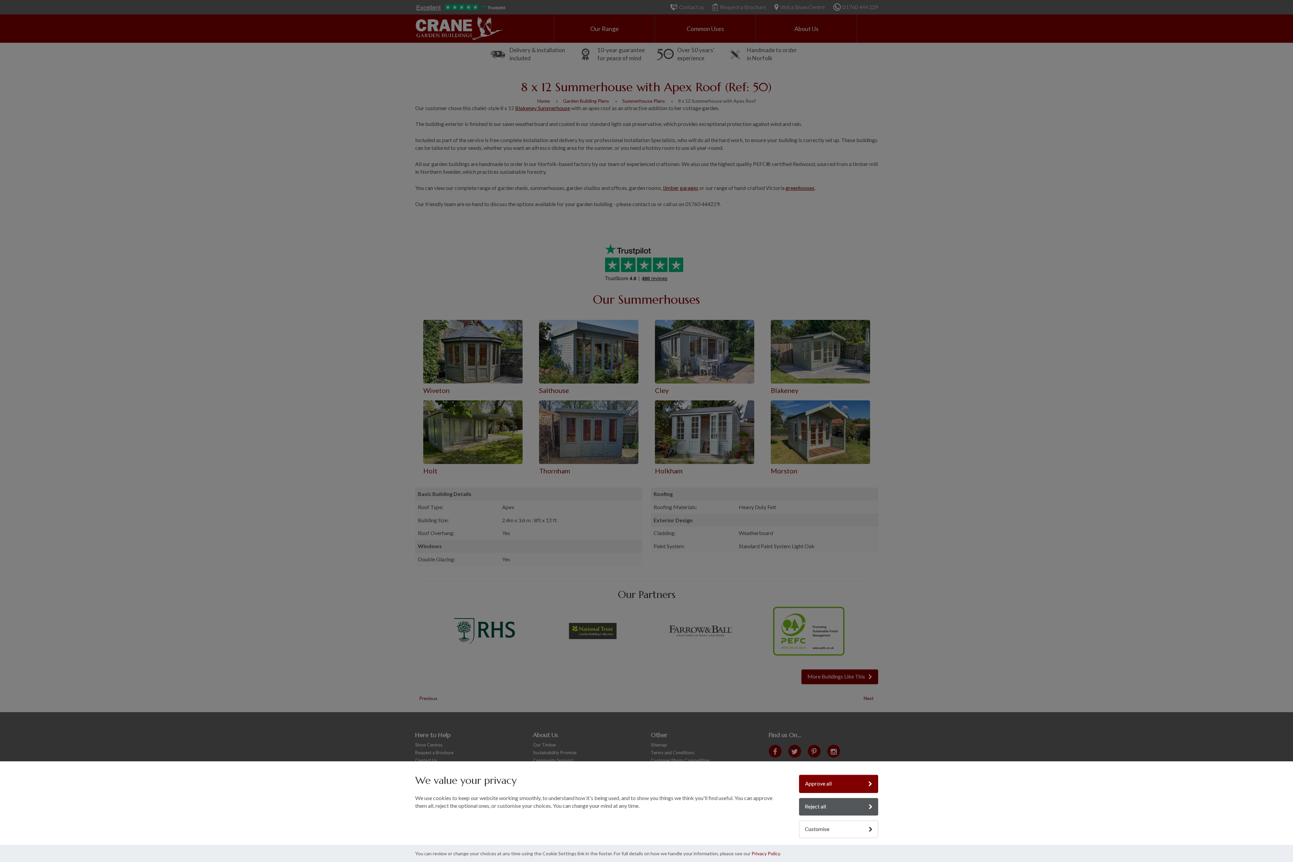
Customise (817, 829)
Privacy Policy (766, 853)
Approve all (818, 783)
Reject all (815, 806)
